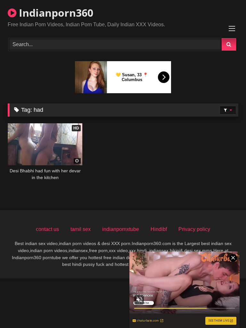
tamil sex (80, 229)
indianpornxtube (120, 229)
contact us (47, 229)
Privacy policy (194, 229)
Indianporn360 (54, 13)
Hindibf (159, 229)
